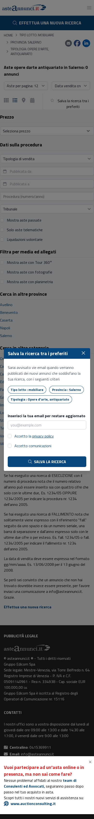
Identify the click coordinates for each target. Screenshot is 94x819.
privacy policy (43, 436)
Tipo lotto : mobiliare (27, 389)
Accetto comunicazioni (32, 446)
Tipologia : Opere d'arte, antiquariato (40, 399)
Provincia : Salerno (66, 389)
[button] (91, 762)
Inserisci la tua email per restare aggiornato (46, 416)
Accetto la (34, 436)
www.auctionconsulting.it (33, 803)
